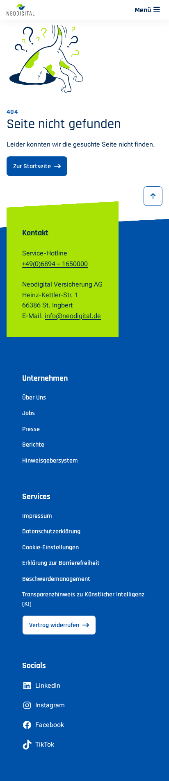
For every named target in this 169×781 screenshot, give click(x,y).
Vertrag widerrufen (54, 625)
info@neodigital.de (73, 316)
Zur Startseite (32, 166)
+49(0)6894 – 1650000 (55, 264)
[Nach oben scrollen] (153, 196)
